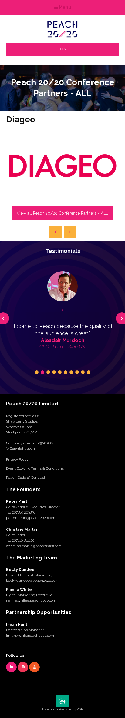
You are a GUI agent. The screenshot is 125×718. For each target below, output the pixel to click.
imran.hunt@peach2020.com (30, 635)
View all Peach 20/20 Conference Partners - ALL (62, 213)
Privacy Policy (17, 459)
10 (88, 372)
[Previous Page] (55, 232)
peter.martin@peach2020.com (30, 518)
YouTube (34, 667)
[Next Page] (70, 232)
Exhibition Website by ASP (62, 709)
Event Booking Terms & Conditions (35, 468)
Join (62, 49)
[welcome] (62, 36)
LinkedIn (11, 667)
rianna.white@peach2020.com (31, 600)
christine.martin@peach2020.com (34, 546)
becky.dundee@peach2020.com (32, 580)
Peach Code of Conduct (25, 477)
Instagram (23, 667)
